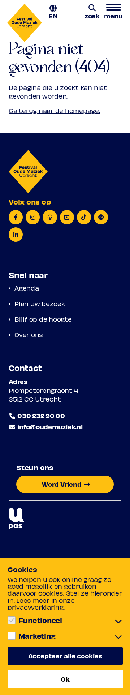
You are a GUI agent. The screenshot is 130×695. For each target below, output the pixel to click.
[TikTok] (84, 217)
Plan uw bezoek (39, 303)
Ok (65, 679)
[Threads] (50, 217)
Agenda (26, 288)
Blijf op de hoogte (43, 319)
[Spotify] (101, 217)
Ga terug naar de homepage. (54, 110)
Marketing (36, 636)
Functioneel (40, 620)
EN (53, 15)
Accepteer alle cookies (65, 656)
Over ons (28, 334)
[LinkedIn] (16, 234)
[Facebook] (16, 217)
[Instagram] (33, 217)
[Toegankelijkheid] (16, 519)
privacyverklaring (36, 607)
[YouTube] (67, 217)
